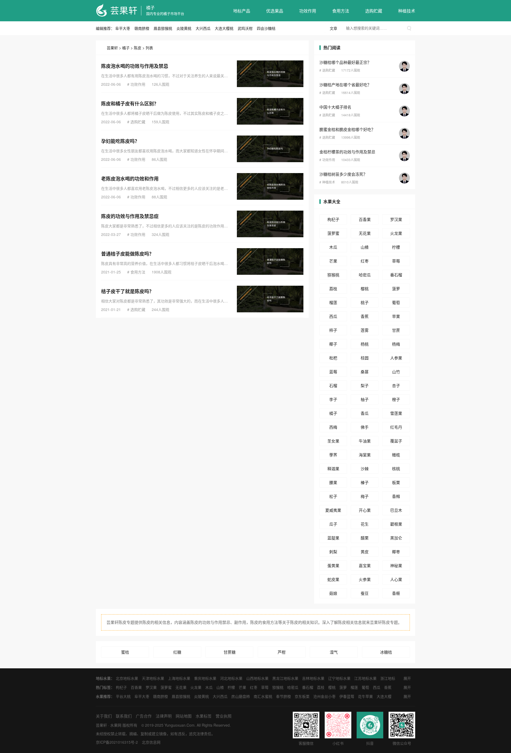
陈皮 (137, 47)
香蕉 (365, 316)
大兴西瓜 (203, 28)
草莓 (396, 261)
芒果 (333, 261)
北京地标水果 (127, 678)
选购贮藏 (373, 11)
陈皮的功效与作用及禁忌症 (130, 216)
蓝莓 (333, 371)
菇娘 (333, 593)
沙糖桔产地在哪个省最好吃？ (345, 84)
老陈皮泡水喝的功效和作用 (130, 178)
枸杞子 (333, 219)
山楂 (365, 247)
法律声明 (164, 716)
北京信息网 (151, 742)
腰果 (333, 482)
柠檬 (396, 247)
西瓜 (333, 316)
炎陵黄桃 (183, 28)
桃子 (365, 302)
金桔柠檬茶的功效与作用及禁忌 (347, 151)
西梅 (333, 427)
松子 (333, 496)
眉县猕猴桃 (163, 28)
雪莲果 (396, 413)
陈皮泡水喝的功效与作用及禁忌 (134, 66)
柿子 (333, 330)
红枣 (365, 261)
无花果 (365, 233)
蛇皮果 (333, 579)
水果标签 (204, 716)
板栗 (396, 482)
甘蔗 (396, 330)
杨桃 (365, 344)
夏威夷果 (333, 510)
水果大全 (331, 201)
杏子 (396, 385)
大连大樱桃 (224, 28)
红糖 (177, 652)
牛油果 (365, 441)
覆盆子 (396, 441)
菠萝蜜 (333, 233)
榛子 (365, 482)
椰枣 (396, 551)
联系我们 (124, 716)
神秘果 (396, 565)
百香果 (365, 219)
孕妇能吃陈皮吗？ (120, 141)
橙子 (396, 399)
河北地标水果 (231, 678)
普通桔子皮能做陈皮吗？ (127, 253)
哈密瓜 (365, 274)
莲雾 (365, 330)
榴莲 (333, 302)
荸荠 (333, 454)
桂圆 (365, 358)
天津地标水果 (153, 678)
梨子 (365, 385)
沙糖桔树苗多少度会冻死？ (343, 174)
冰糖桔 (386, 652)
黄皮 (365, 551)
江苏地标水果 (365, 678)
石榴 (333, 385)
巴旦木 (396, 510)
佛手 (365, 427)
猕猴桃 (333, 274)
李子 (333, 399)
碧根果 (396, 524)
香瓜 (365, 413)
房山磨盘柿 (240, 696)
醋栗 (365, 538)
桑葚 (365, 371)
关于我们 (104, 716)
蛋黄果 (333, 565)
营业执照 (224, 716)
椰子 (333, 344)
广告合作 (144, 716)
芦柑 (282, 652)
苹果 (396, 316)
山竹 (396, 371)
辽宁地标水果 (339, 678)
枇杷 (333, 358)
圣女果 (333, 441)
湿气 (334, 652)
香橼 (396, 496)
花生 (365, 524)
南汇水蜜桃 (263, 696)
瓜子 (333, 524)
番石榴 (396, 274)
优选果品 (274, 11)
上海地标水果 (179, 678)
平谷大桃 (123, 696)
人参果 (396, 358)
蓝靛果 (333, 538)
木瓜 (333, 247)
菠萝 (396, 288)
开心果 (365, 510)
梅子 (365, 496)
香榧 (396, 593)
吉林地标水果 (313, 678)
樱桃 (365, 288)
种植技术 (406, 11)
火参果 (365, 579)
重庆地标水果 (205, 678)
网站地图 (184, 716)
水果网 (115, 725)
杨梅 (396, 344)
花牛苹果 (365, 696)
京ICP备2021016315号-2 (117, 742)
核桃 (396, 468)
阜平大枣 (122, 28)
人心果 (396, 579)
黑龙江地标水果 (285, 678)
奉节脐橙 (283, 696)
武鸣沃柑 (245, 28)
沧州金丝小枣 (324, 696)
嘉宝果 (365, 565)
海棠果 (365, 454)
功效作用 (307, 11)
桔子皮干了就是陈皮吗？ (127, 291)
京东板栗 (302, 696)
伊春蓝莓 (346, 696)
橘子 (150, 8)
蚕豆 (365, 593)
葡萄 (396, 302)
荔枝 (333, 288)
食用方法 (340, 11)
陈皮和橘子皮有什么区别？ (130, 103)
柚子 (365, 399)
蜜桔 (125, 652)
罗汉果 (396, 219)
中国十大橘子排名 (335, 107)
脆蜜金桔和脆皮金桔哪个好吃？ (347, 129)
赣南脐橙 (141, 28)
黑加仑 (396, 538)
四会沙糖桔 (266, 28)
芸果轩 (112, 47)
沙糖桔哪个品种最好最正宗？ (345, 62)
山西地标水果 (257, 678)
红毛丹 (396, 427)
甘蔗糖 (230, 652)
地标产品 (241, 11)
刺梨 (333, 551)
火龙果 (396, 233)
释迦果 (333, 468)
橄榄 (396, 454)
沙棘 (365, 468)
